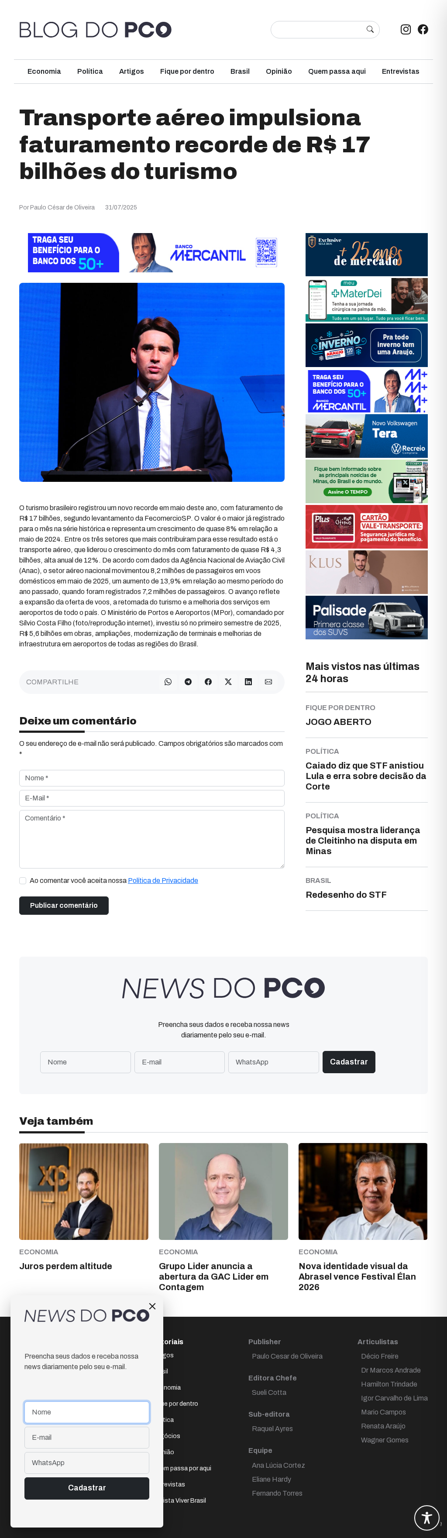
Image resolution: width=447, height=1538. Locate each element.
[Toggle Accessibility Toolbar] (426, 1517)
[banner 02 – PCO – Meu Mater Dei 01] (367, 299)
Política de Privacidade (163, 880)
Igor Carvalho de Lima (394, 1398)
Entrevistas (400, 71)
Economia (44, 71)
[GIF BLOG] (367, 526)
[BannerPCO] (367, 571)
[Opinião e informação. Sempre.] (95, 30)
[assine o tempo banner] (367, 480)
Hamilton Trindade (389, 1384)
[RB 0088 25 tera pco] (367, 435)
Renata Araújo (383, 1426)
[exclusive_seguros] (367, 253)
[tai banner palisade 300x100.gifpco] (367, 617)
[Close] (152, 1306)
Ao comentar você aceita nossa (114, 880)
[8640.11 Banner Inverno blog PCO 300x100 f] (367, 344)
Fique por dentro (187, 71)
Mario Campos (383, 1412)
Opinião (279, 71)
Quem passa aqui (337, 71)
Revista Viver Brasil (179, 1500)
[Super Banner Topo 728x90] (152, 252)
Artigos (131, 71)
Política (90, 71)
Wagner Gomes (385, 1440)
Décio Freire (380, 1356)
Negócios (166, 1436)
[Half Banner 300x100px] (367, 390)
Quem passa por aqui (181, 1468)
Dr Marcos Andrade (391, 1370)
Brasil (240, 71)
